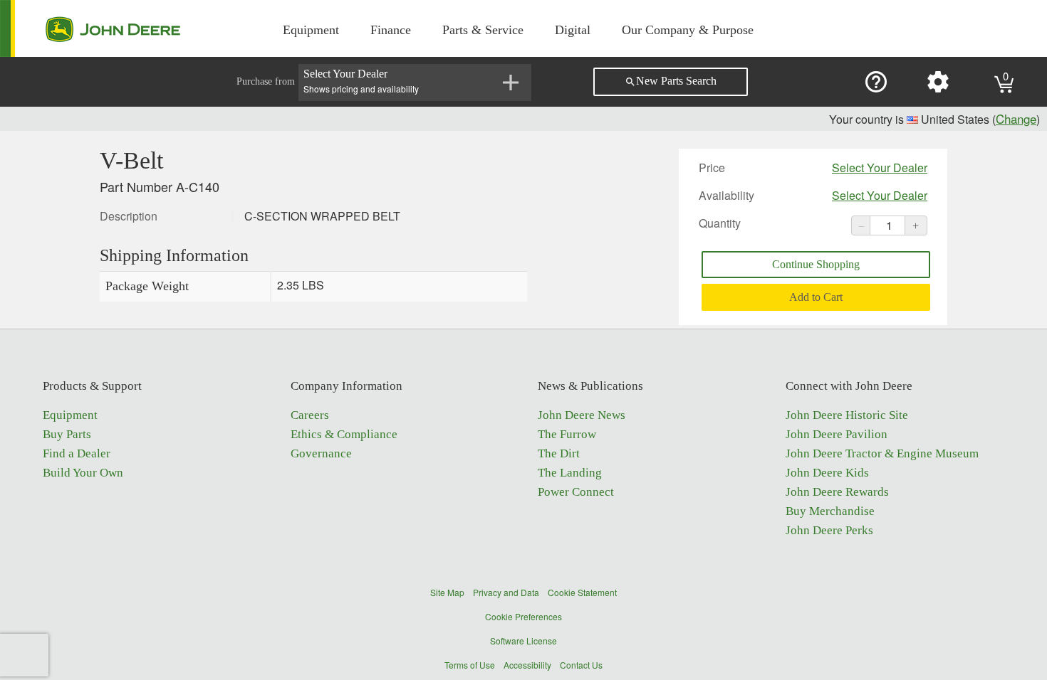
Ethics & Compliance (344, 434)
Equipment (311, 30)
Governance (321, 453)
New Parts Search (671, 81)
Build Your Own (83, 472)
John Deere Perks (829, 530)
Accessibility (527, 665)
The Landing (570, 472)
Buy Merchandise (830, 511)
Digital (572, 30)
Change (1016, 118)
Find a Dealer (76, 453)
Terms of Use (469, 665)
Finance (390, 30)
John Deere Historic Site (847, 415)
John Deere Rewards (837, 492)
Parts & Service (483, 30)
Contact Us (581, 665)
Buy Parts (67, 434)
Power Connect (576, 492)
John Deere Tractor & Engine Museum (882, 453)
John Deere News (581, 415)
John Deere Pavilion (836, 434)
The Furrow (567, 434)
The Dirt (559, 453)
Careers (310, 415)
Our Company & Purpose (688, 30)
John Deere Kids (827, 472)
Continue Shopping (816, 264)
